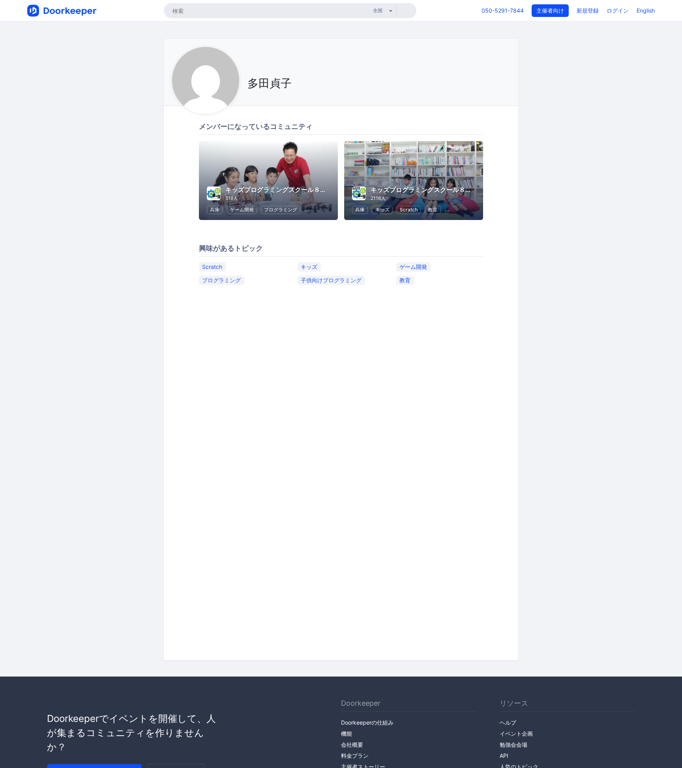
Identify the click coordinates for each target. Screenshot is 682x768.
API (504, 755)
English (646, 10)
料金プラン (355, 755)
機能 (346, 733)
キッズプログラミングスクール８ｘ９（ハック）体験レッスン (459, 190)
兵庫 (214, 210)
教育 (432, 210)
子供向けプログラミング (331, 280)
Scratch (409, 210)
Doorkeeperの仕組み (367, 722)
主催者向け (550, 10)
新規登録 (588, 10)
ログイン (618, 10)
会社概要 (352, 744)
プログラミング (280, 210)
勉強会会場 (513, 744)
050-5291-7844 (503, 10)
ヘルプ (508, 722)
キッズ (382, 210)
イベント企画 (516, 733)
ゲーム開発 (242, 210)
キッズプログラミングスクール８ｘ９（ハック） (294, 190)
